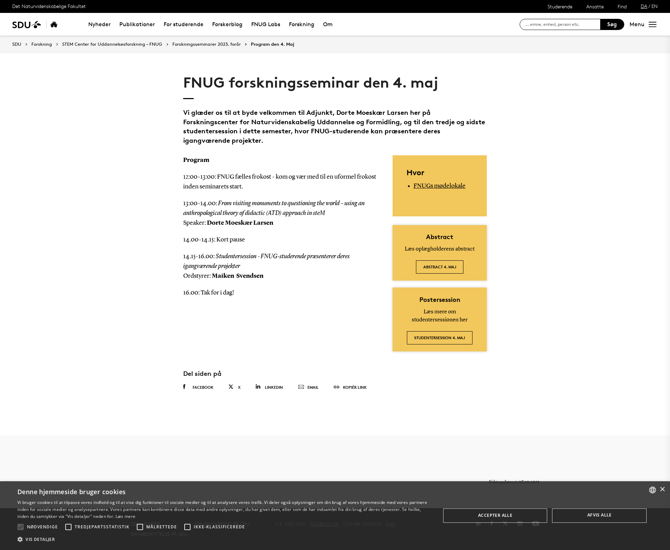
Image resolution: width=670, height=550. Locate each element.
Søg (612, 24)
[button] (21, 527)
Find (622, 6)
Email (313, 387)
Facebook (203, 387)
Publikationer (137, 24)
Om (328, 24)
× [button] (662, 489)
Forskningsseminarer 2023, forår (206, 44)
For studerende (183, 24)
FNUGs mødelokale (440, 186)
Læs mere (125, 516)
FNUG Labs (265, 24)
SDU (16, 44)
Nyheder (99, 24)
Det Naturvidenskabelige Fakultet (49, 6)
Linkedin (274, 387)
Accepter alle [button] (495, 515)
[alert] (335, 515)
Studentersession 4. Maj (439, 337)
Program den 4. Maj (272, 44)
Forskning (301, 24)
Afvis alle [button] (599, 515)
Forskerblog (227, 24)
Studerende (560, 6)
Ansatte (595, 6)
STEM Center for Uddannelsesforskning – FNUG (112, 44)
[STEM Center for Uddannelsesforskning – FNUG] (61, 24)
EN (655, 6)
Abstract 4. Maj (439, 266)
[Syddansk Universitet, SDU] (26, 24)
